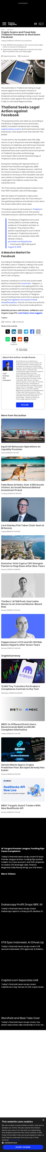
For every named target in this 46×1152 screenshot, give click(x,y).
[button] (23, 1142)
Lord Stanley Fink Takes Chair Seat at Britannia (22, 527)
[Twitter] (8, 331)
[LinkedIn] (14, 331)
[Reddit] (20, 339)
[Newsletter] (35, 24)
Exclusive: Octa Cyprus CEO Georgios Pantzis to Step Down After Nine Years (23, 565)
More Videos (8, 874)
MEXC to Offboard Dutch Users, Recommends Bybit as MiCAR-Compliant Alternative (18, 727)
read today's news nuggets (30, 313)
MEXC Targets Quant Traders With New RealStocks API (21, 807)
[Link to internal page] (8, 365)
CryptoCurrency (10, 29)
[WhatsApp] (8, 339)
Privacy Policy (14, 1140)
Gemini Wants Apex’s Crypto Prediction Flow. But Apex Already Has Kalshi (23, 767)
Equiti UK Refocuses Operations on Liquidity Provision (20, 448)
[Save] (26, 340)
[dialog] (23, 1134)
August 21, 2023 (14, 247)
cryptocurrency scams (11, 129)
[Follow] (14, 341)
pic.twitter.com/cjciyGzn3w (20, 241)
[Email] (20, 331)
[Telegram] (26, 331)
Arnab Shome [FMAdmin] (27, 41)
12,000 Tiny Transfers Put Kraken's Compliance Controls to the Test (20, 688)
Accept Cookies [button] (23, 1147)
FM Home (3, 29)
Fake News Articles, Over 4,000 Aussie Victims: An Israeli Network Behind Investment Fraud (22, 487)
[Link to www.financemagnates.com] (23, 431)
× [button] (43, 1120)
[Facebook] (32, 331)
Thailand (37, 209)
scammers (26, 283)
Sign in (41, 24)
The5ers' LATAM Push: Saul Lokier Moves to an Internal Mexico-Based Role (21, 604)
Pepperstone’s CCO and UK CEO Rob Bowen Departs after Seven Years (21, 643)
